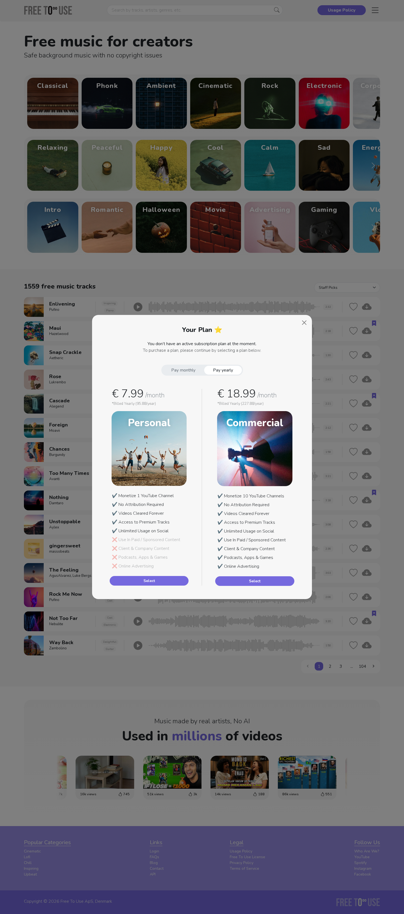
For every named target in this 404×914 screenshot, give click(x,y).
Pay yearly (223, 370)
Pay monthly (183, 370)
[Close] (304, 322)
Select (149, 580)
